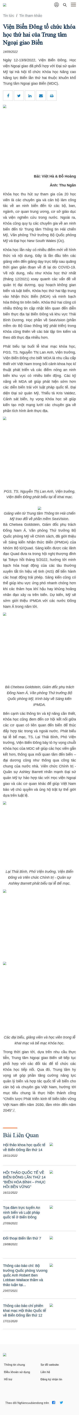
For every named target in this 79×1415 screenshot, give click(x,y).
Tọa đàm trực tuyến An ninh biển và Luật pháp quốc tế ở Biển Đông (21, 1212)
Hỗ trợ (8, 1379)
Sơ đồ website (50, 1364)
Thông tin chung (14, 1364)
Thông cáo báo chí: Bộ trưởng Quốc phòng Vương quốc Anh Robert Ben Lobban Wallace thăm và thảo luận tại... (25, 1275)
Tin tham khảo (30, 16)
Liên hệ (45, 1372)
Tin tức (9, 16)
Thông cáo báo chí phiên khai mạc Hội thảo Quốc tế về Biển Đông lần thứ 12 (24, 1310)
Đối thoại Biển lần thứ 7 (22, 1238)
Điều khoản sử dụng (17, 1372)
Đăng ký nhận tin (51, 1379)
